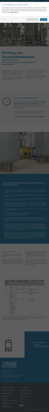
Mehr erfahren (14, 12)
